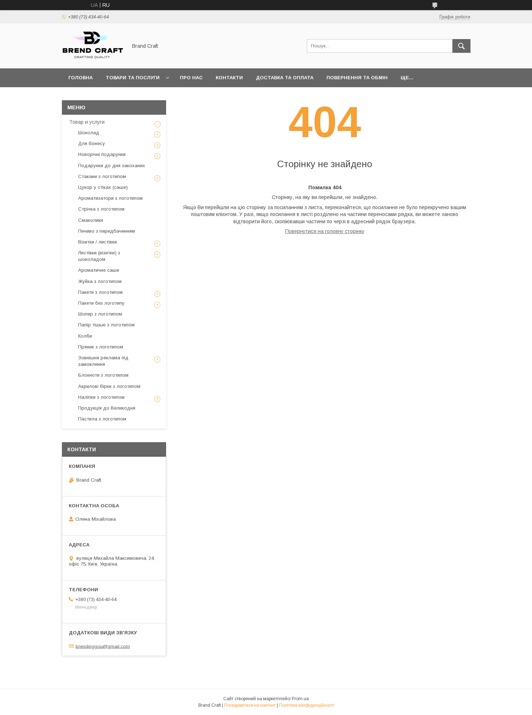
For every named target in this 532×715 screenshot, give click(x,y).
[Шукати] (461, 46)
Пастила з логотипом (102, 419)
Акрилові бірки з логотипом (109, 386)
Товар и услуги (87, 122)
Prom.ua (300, 698)
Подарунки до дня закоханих (111, 165)
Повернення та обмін (357, 77)
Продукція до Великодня (106, 408)
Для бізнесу (91, 143)
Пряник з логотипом (100, 347)
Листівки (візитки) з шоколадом (99, 256)
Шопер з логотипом (100, 314)
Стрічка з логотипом (101, 209)
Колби (85, 336)
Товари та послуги (133, 77)
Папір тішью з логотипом (106, 324)
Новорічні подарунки (102, 154)
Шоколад (88, 132)
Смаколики (90, 220)
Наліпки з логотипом (101, 397)
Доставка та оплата (284, 77)
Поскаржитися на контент (250, 705)
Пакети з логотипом (100, 292)
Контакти (229, 77)
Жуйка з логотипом (100, 281)
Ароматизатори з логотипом (110, 198)
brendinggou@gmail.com (103, 646)
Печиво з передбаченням (106, 231)
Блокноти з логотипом (103, 375)
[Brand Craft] (92, 59)
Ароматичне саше (98, 270)
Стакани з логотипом (102, 176)
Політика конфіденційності (306, 705)
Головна (80, 77)
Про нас (191, 77)
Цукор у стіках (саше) (103, 187)
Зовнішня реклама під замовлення (103, 361)
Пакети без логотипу (101, 303)
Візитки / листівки (97, 242)
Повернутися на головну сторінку (324, 231)
